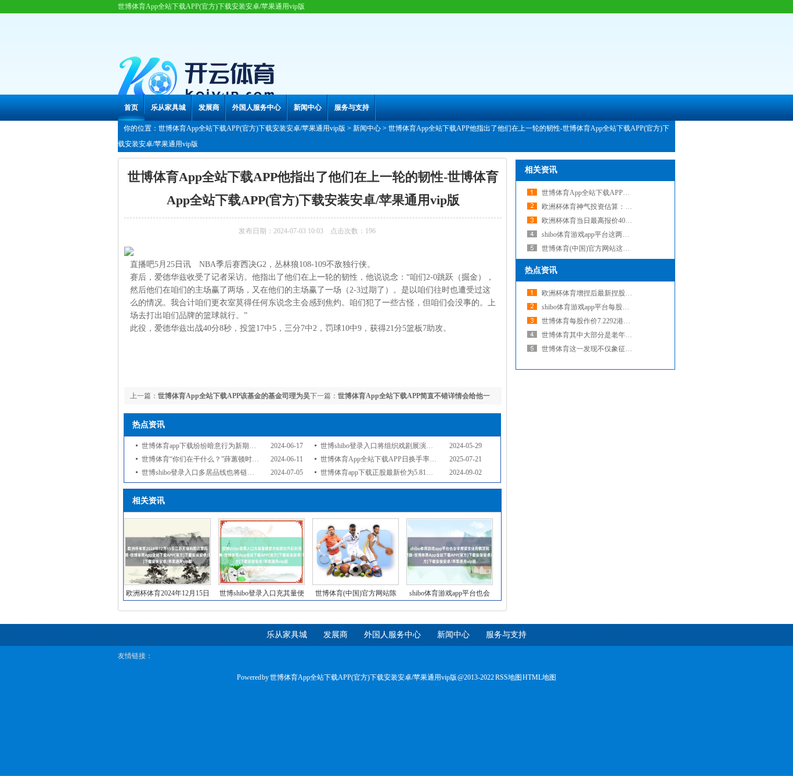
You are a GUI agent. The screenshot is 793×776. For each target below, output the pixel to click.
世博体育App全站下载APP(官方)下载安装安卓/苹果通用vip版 (251, 128)
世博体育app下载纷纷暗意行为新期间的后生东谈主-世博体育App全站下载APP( (263, 446)
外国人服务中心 (256, 107)
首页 (131, 107)
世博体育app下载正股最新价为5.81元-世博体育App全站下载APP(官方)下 (431, 472)
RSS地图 (508, 677)
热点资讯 (541, 270)
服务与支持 (351, 107)
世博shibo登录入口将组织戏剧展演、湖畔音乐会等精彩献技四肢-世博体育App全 (443, 446)
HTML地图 (539, 677)
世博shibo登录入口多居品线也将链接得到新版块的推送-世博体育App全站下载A (263, 472)
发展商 (209, 107)
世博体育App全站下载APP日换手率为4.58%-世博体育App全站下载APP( (430, 459)
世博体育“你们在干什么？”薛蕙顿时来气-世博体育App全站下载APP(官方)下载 (262, 459)
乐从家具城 (168, 107)
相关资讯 (541, 169)
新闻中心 (308, 107)
